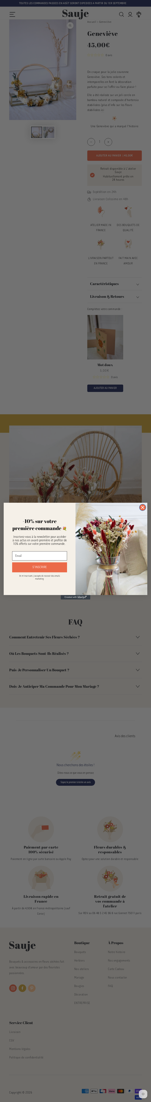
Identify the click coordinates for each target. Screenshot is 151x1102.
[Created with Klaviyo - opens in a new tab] (75, 597)
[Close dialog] (142, 507)
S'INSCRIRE (39, 567)
